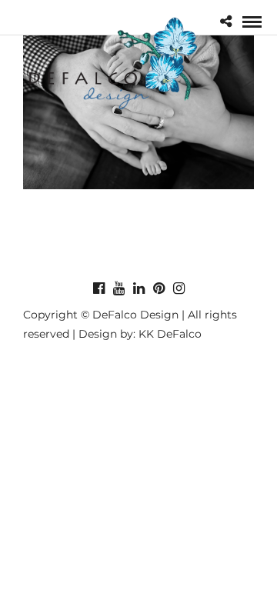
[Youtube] (118, 288)
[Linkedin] (138, 288)
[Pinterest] (158, 288)
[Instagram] (178, 288)
